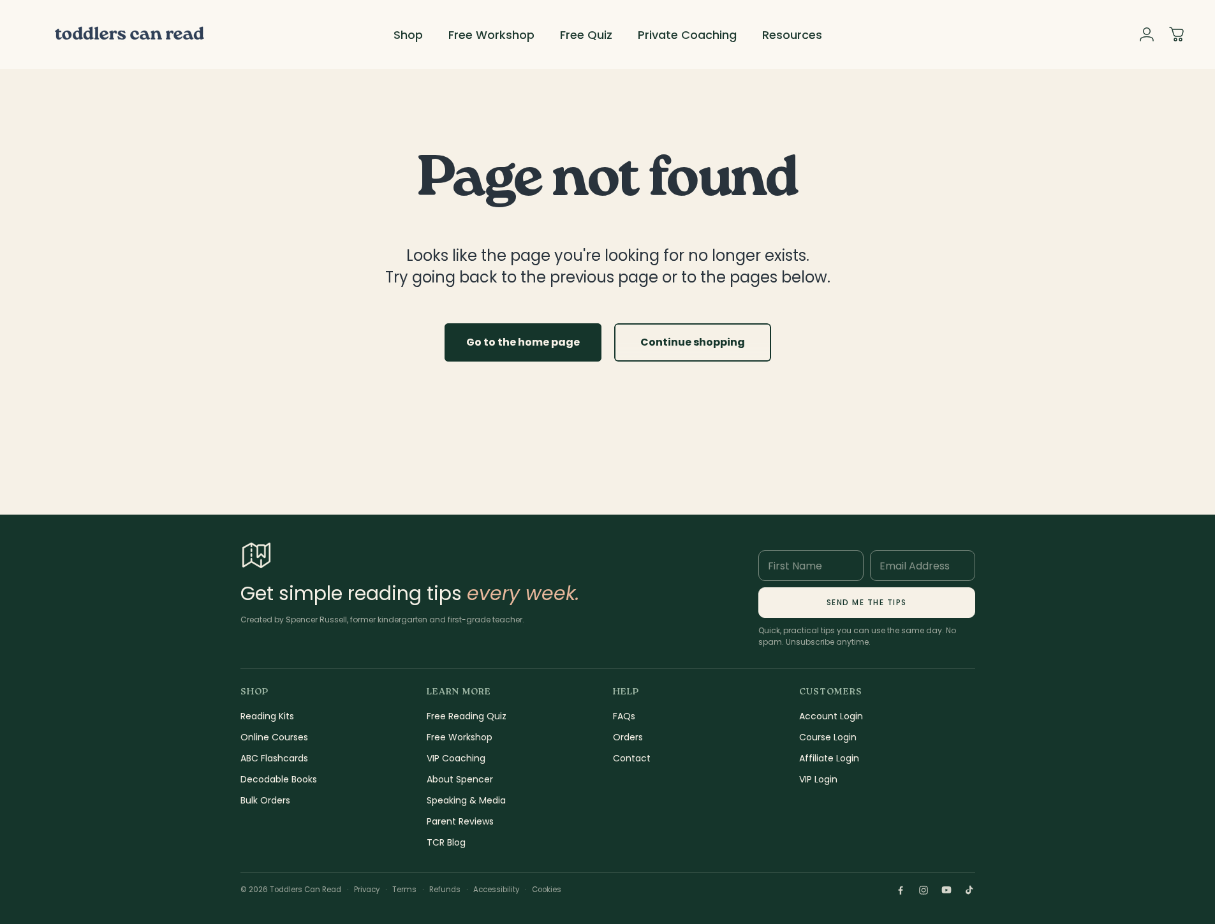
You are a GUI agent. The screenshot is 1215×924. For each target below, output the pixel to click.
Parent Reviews (460, 821)
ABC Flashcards (274, 758)
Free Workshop (459, 737)
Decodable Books (278, 779)
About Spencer (460, 779)
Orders (628, 737)
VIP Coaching (456, 758)
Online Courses (274, 737)
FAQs (624, 716)
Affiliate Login (829, 758)
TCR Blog (446, 842)
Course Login (828, 737)
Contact (632, 758)
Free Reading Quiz (466, 716)
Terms (404, 889)
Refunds (444, 889)
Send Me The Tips (867, 602)
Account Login (831, 716)
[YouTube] (946, 890)
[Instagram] (923, 890)
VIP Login (818, 779)
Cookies (546, 889)
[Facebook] (900, 890)
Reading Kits (267, 716)
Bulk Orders (265, 800)
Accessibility (496, 889)
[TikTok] (969, 890)
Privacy (366, 889)
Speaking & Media (466, 800)
